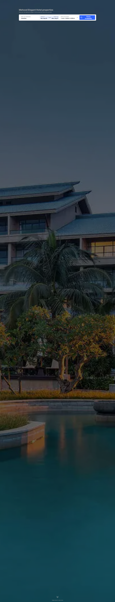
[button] (103, 2)
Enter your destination (26, 16)
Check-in (43, 16)
